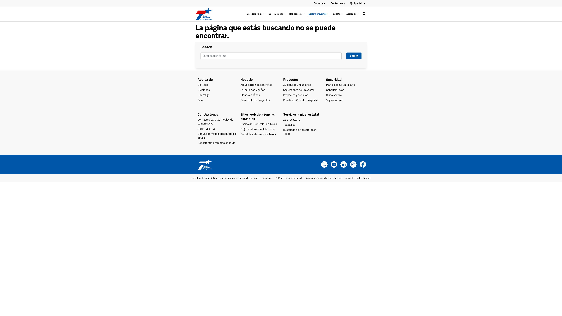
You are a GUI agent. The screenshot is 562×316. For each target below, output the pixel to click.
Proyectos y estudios (295, 95)
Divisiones (204, 90)
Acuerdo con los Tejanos (358, 178)
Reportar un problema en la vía (216, 143)
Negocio (246, 79)
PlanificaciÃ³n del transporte (300, 100)
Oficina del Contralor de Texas (258, 124)
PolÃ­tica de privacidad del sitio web (323, 178)
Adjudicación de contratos (256, 84)
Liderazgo (203, 95)
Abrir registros (206, 128)
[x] (324, 164)
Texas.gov (289, 124)
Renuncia (267, 178)
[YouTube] (334, 164)
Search (206, 47)
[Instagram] (353, 164)
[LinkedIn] (343, 164)
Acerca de (205, 79)
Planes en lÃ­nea (250, 95)
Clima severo (334, 95)
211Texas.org (291, 119)
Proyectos (291, 79)
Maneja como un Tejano (340, 84)
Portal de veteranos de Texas (258, 134)
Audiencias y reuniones (297, 84)
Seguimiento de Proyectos (299, 90)
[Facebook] (363, 164)
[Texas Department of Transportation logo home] (203, 14)
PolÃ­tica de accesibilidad (288, 178)
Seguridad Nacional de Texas (257, 129)
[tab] (255, 14)
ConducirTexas (335, 90)
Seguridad (334, 79)
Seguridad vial (334, 100)
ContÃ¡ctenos (208, 114)
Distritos (203, 84)
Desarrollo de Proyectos (255, 100)
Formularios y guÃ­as (252, 90)
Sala (200, 100)
